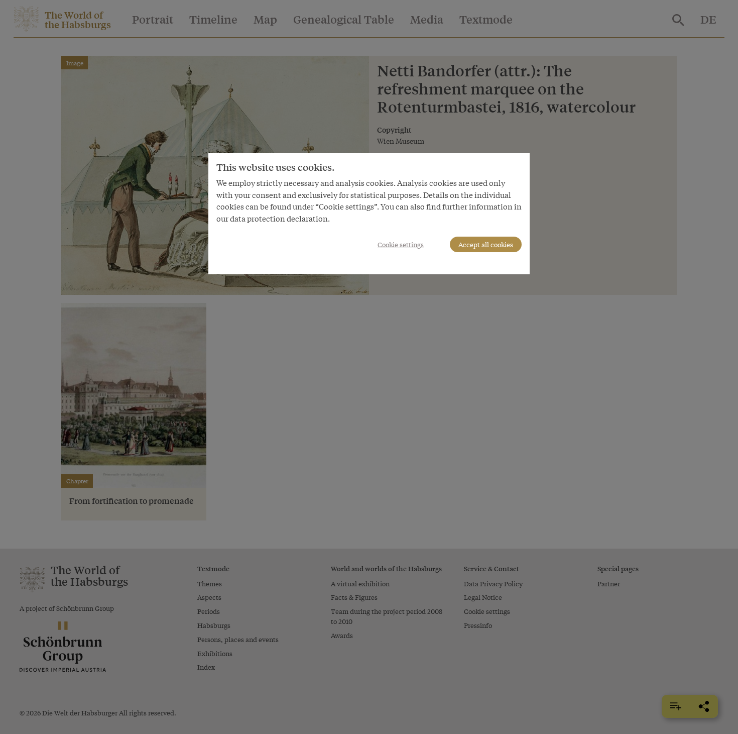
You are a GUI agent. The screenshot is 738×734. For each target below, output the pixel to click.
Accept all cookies (485, 244)
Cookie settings (401, 244)
